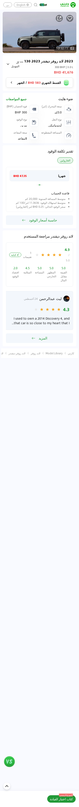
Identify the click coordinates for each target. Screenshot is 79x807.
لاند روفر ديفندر (17, 353)
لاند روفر (35, 353)
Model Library (54, 353)
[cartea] (68, 4)
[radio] (60, 255)
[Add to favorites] (69, 18)
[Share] (59, 18)
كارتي (71, 353)
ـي (7, 5)
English (21, 5)
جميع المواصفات (16, 99)
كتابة (13, 255)
